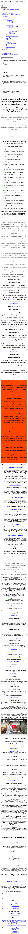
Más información (14, 303)
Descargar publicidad (10, 45)
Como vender (12, 21)
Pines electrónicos (18, 920)
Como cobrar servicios (13, 26)
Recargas (4, 920)
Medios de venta (15, 906)
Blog (7, 48)
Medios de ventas (15, 929)
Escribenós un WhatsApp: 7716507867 (11, 14)
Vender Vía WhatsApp (14, 661)
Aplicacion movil (9, 39)
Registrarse (5, 16)
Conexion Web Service (11, 43)
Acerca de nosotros (10, 52)
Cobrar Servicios (9, 25)
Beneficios (11, 22)
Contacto (8, 50)
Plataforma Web (20, 921)
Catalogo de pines (12, 33)
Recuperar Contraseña (14, 9)
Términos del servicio (15, 915)
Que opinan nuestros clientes (12, 36)
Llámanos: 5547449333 (8, 13)
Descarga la (9, 376)
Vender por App (14, 626)
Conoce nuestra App (10, 34)
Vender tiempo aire (10, 20)
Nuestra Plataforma (15, 904)
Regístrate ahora (15, 908)
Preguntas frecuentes (10, 47)
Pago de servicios (10, 920)
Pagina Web (8, 38)
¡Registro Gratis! (14, 136)
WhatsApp (8, 42)
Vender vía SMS (14, 673)
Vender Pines (9, 30)
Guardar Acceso (5, 9)
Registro (12, 921)
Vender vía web (14, 615)
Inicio (15, 903)
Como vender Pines (13, 31)
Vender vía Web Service (14, 697)
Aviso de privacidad (15, 913)
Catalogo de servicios (13, 28)
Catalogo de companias (14, 23)
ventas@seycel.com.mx (8, 11)
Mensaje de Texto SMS (11, 41)
